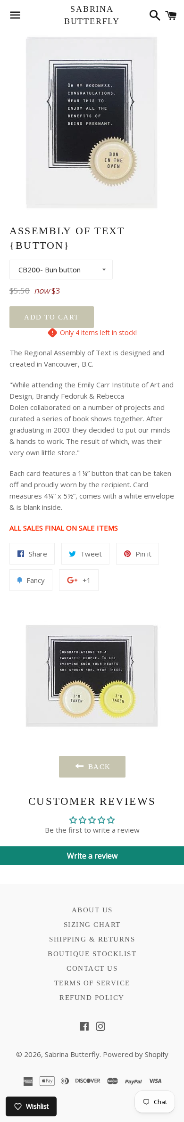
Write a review (92, 856)
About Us (92, 910)
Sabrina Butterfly (92, 14)
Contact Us (92, 968)
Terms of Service (92, 983)
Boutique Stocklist (92, 954)
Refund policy (92, 997)
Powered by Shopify (135, 1054)
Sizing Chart (92, 924)
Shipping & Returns (92, 939)
